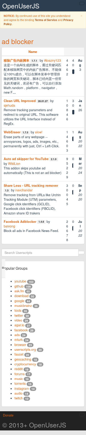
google (19, 300)
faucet (18, 354)
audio (18, 393)
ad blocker (17, 41)
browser (20, 344)
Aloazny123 (52, 60)
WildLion (14, 163)
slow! (38, 132)
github (18, 286)
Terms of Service (46, 20)
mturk (18, 339)
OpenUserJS (20, 5)
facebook (21, 330)
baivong (9, 226)
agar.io (19, 325)
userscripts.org (25, 349)
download (21, 295)
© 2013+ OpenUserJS (34, 424)
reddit (18, 368)
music (18, 378)
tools (17, 310)
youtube (20, 281)
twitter (18, 315)
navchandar (24, 190)
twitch (18, 398)
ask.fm (19, 291)
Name (32, 51)
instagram (21, 388)
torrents (20, 383)
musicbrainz (23, 305)
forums (19, 374)
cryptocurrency (25, 364)
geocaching (22, 359)
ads (17, 334)
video (18, 320)
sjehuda (9, 105)
